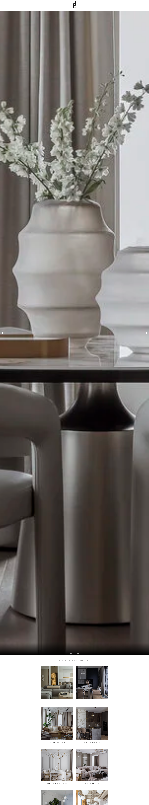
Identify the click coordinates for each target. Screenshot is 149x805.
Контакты (103, 9)
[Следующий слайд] (146, 333)
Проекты (45, 9)
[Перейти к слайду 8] (76, 653)
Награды (69, 9)
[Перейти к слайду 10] (78, 653)
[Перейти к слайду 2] (69, 653)
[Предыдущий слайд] (2, 333)
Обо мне (79, 9)
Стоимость (91, 9)
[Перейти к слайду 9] (77, 653)
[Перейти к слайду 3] (70, 653)
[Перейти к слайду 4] (71, 653)
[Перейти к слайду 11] (79, 653)
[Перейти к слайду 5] (72, 653)
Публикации (57, 9)
